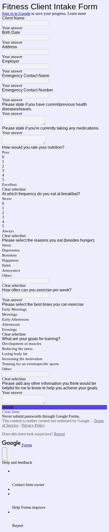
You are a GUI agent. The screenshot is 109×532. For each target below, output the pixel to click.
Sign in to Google (16, 13)
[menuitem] (59, 478)
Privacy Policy (33, 425)
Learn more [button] (76, 13)
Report (59, 434)
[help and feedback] (4, 453)
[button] (54, 189)
